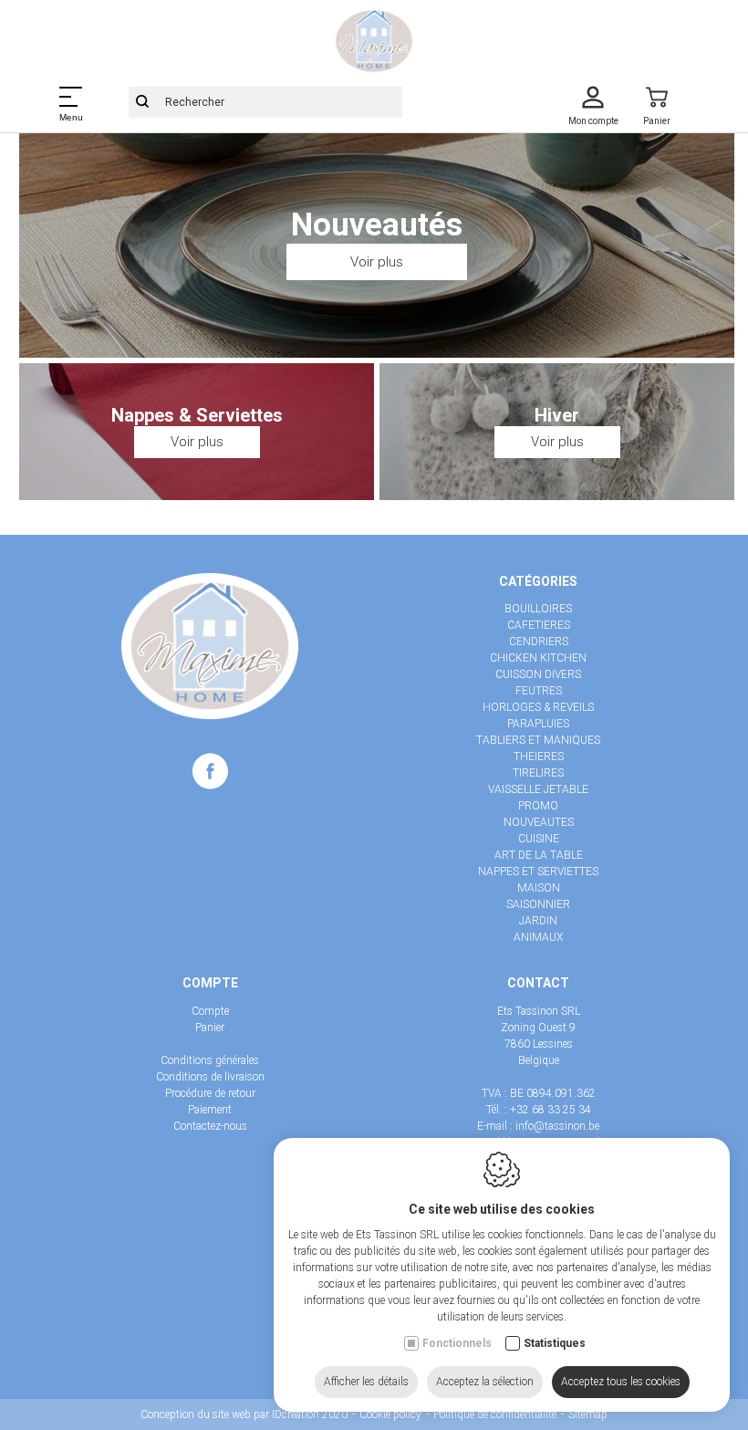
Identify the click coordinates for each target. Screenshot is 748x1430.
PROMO (538, 805)
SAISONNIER (538, 904)
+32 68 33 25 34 (550, 1109)
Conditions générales (210, 1060)
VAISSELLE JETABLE (538, 789)
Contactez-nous (210, 1126)
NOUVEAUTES (539, 822)
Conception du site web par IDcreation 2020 (244, 1414)
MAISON (538, 888)
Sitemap (588, 1414)
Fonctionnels (457, 1343)
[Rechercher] (142, 102)
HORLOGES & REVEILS (538, 707)
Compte (210, 983)
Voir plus (376, 262)
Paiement (210, 1109)
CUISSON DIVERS (538, 674)
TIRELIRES (538, 773)
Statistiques (555, 1343)
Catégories (538, 581)
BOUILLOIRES (538, 608)
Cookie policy (390, 1414)
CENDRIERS (538, 641)
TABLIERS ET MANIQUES (538, 740)
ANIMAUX (538, 937)
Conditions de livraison (210, 1076)
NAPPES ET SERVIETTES (538, 871)
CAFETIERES (538, 625)
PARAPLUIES (538, 723)
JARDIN (538, 920)
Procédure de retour (210, 1093)
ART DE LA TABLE (538, 855)
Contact (538, 983)
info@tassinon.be (557, 1126)
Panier (209, 1027)
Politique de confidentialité (494, 1414)
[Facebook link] (210, 775)
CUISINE (538, 838)
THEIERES (539, 756)
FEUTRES (538, 690)
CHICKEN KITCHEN (538, 658)
